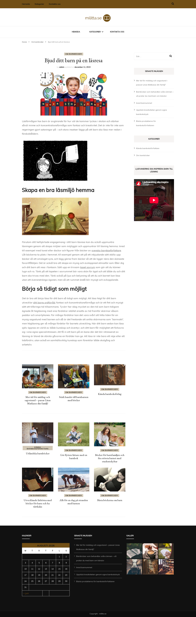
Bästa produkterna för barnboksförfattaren (95, 581)
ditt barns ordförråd (44, 302)
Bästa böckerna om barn (109, 500)
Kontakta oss (55, 4)
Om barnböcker (73, 54)
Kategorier (39, 4)
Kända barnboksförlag (109, 394)
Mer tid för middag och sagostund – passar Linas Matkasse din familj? (38, 400)
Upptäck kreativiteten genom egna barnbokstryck (98, 574)
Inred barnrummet (144, 103)
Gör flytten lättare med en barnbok (73, 456)
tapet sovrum (87, 267)
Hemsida (26, 4)
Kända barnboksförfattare (38, 448)
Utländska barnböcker (37, 453)
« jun (26, 593)
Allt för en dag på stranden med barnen (73, 501)
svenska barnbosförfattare (106, 250)
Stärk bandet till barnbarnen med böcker (73, 398)
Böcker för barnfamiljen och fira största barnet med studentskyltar (109, 458)
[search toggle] (173, 4)
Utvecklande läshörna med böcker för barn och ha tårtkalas (38, 503)
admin (61, 67)
